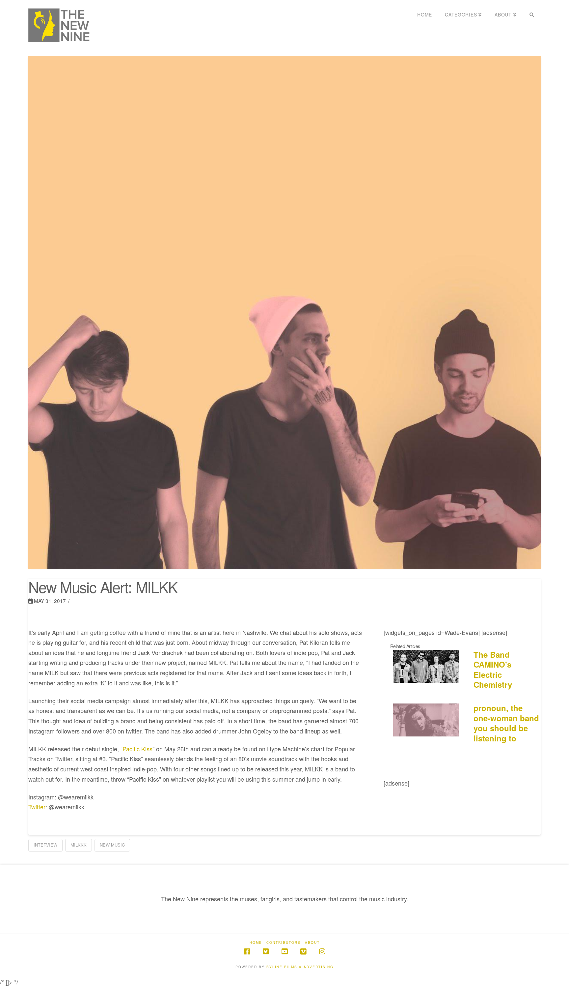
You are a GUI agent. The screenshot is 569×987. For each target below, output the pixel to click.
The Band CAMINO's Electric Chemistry (493, 669)
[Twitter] (266, 951)
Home (256, 943)
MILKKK (78, 845)
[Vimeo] (303, 951)
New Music (112, 845)
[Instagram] (322, 951)
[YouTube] (284, 951)
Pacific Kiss (137, 748)
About (312, 943)
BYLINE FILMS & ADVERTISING (300, 967)
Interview (45, 845)
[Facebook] (247, 951)
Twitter (36, 806)
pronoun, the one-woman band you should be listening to (506, 723)
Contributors (283, 943)
